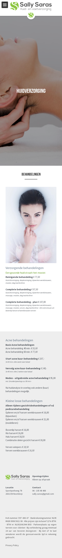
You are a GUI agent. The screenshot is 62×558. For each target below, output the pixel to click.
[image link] (31, 15)
